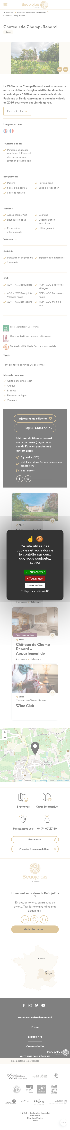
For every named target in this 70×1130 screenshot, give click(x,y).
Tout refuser (36, 578)
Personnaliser (35, 585)
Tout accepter (36, 572)
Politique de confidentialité (35, 591)
